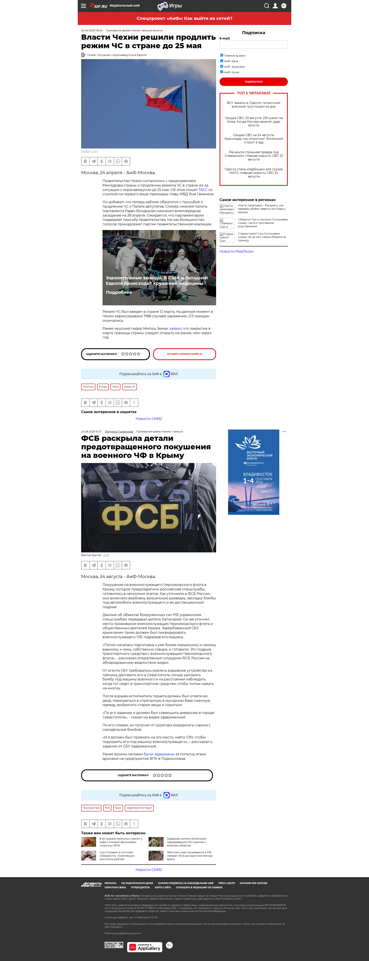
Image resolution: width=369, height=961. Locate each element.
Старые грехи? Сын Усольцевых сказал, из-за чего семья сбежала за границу (262, 237)
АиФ (106, 555)
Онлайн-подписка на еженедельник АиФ (186, 883)
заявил (175, 328)
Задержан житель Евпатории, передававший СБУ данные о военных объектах (187, 842)
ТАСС (203, 190)
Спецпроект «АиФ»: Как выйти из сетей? (185, 18)
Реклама (110, 883)
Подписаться (253, 81)
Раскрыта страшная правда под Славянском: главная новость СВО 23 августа (254, 155)
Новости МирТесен (236, 251)
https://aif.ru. (116, 927)
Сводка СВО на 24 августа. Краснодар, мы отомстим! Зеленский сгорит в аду (253, 138)
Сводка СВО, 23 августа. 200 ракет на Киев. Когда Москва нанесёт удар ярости (254, 121)
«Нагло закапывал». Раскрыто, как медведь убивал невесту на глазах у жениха (262, 209)
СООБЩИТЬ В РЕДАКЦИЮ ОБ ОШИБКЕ (199, 887)
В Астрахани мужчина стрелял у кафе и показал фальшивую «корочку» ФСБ (121, 842)
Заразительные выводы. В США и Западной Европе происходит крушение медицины (157, 280)
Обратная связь (115, 887)
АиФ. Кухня (231, 72)
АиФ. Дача (231, 61)
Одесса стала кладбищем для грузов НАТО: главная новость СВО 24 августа (254, 172)
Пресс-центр (226, 883)
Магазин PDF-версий (253, 883)
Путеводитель (140, 887)
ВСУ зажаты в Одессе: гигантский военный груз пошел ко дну (253, 104)
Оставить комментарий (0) (184, 354)
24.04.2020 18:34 (91, 30)
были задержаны (158, 754)
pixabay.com (89, 151)
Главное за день (234, 55)
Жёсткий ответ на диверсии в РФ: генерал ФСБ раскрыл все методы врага (190, 856)
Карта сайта (163, 887)
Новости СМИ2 (149, 419)
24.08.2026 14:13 (91, 431)
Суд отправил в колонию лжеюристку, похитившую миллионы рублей (117, 856)
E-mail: (225, 38)
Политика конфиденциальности (123, 933)
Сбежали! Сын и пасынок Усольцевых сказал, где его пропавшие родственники (263, 223)
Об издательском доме (137, 883)
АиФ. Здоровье (234, 66)
